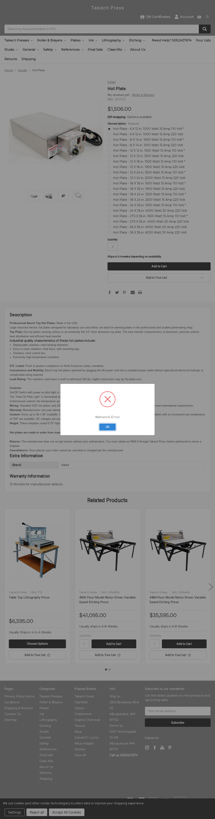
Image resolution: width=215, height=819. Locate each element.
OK (108, 427)
